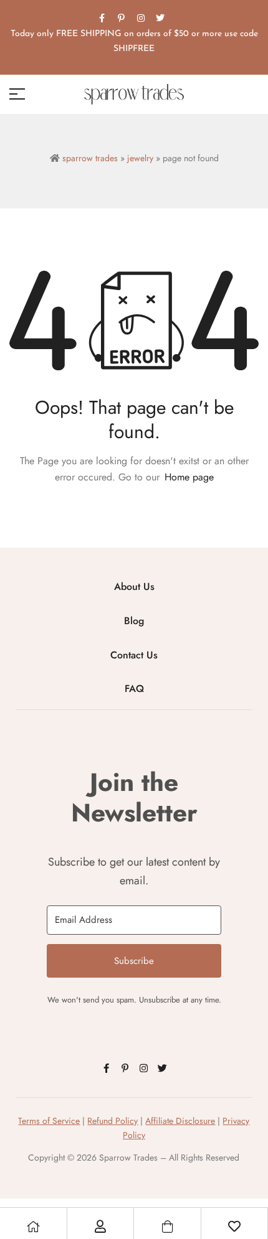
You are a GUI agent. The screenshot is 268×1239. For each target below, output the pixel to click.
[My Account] (100, 1226)
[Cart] (167, 1226)
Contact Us (134, 655)
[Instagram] (141, 18)
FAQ (134, 688)
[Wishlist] (234, 1226)
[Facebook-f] (102, 18)
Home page (189, 477)
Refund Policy (112, 1121)
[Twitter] (160, 18)
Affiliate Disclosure (180, 1121)
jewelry (140, 158)
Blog (134, 621)
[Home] (33, 1226)
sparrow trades (90, 158)
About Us (134, 586)
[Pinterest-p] (121, 18)
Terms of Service (49, 1121)
